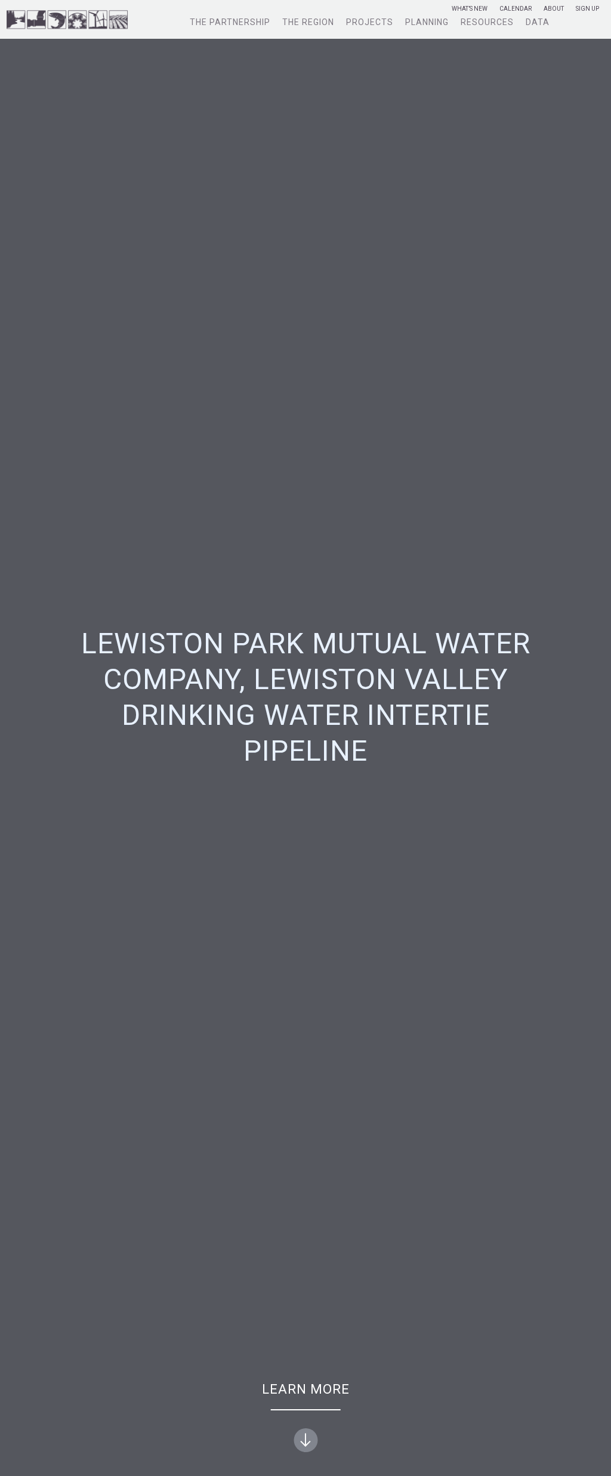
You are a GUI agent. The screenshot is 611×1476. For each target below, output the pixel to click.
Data (538, 22)
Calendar (515, 9)
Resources (487, 22)
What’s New (469, 9)
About (554, 9)
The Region (308, 22)
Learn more (306, 1389)
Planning (427, 22)
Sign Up (587, 9)
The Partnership (230, 22)
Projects (369, 22)
